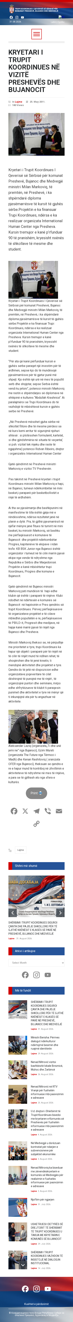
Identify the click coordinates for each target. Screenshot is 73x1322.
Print (34, 793)
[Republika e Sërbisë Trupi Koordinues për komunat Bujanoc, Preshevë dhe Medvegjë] (36, 9)
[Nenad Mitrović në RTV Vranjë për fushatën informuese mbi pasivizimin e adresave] (17, 1094)
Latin (53, 22)
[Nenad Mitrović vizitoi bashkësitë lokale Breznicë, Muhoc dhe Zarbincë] (17, 1069)
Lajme (18, 101)
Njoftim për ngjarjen (42, 1199)
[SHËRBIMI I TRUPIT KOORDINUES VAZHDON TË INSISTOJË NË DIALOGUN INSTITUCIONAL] (17, 1260)
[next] (60, 913)
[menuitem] (61, 17)
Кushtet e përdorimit (36, 1304)
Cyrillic (61, 22)
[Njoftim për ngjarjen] (17, 1207)
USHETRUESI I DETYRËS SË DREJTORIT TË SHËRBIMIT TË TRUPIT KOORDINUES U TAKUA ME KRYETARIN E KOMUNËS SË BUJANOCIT (47, 1231)
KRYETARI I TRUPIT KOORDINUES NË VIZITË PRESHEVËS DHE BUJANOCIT (34, 71)
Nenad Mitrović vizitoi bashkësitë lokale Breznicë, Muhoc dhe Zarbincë (47, 1066)
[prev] (12, 913)
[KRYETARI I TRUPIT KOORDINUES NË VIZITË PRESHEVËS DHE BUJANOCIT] (36, 134)
